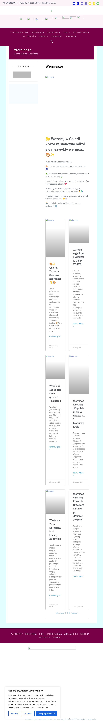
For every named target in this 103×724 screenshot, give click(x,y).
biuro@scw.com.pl (49, 3)
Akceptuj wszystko (46, 714)
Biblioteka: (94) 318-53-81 (29, 3)
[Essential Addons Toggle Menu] (34, 75)
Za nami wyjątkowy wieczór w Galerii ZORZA (78, 257)
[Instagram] (78, 3)
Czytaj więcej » (55, 338)
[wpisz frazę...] (52, 41)
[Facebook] (74, 3)
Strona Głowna (20, 54)
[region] (32, 703)
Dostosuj (15, 714)
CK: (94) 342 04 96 (9, 3)
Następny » (75, 613)
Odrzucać (28, 714)
